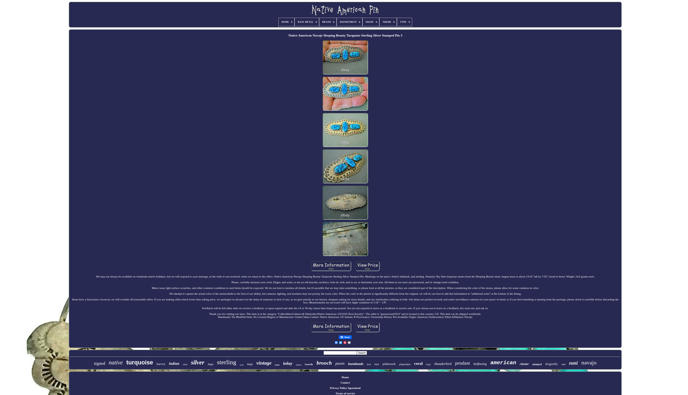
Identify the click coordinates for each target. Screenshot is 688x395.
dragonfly (551, 364)
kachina (298, 365)
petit (241, 365)
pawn (340, 363)
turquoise (139, 362)
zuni (573, 363)
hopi (428, 364)
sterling (226, 362)
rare (563, 364)
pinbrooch (389, 364)
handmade (355, 364)
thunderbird (443, 364)
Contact (345, 382)
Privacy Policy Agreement (345, 388)
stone (185, 364)
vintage (263, 363)
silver (197, 362)
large (250, 364)
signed (99, 363)
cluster (524, 364)
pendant (462, 363)
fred (369, 364)
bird (376, 364)
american (503, 363)
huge (210, 364)
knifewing (480, 364)
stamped (537, 364)
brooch (324, 363)
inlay (287, 363)
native (116, 362)
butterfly (309, 364)
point (277, 365)
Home (345, 377)
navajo (589, 362)
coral (418, 363)
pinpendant (404, 364)
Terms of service (345, 393)
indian (174, 363)
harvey (161, 364)
